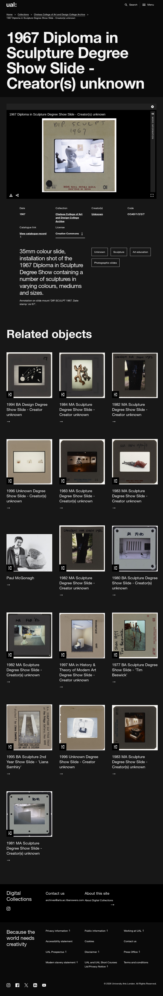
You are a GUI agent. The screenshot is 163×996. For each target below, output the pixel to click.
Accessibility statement (59, 941)
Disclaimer (91, 951)
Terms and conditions (136, 962)
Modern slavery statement (60, 962)
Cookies (89, 941)
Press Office (131, 951)
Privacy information (57, 930)
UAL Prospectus (55, 951)
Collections (23, 14)
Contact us (130, 941)
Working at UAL (133, 930)
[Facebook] (17, 985)
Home (10, 14)
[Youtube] (44, 985)
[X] (26, 985)
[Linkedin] (35, 985)
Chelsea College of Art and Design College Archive (59, 14)
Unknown (97, 214)
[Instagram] (8, 909)
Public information (95, 930)
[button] (131, 4)
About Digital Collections (99, 900)
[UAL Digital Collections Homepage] (11, 5)
